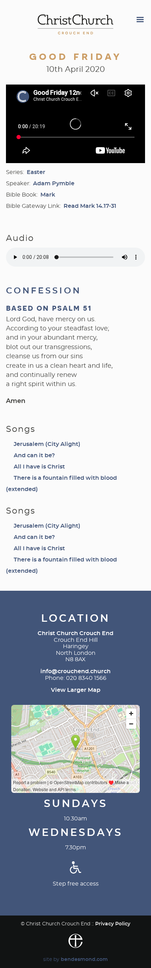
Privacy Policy (112, 923)
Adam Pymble (53, 183)
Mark (47, 195)
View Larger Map (75, 690)
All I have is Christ (39, 467)
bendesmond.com (84, 959)
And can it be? (34, 455)
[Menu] (139, 20)
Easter (36, 172)
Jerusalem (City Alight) (47, 444)
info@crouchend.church (75, 671)
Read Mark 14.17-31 (90, 206)
